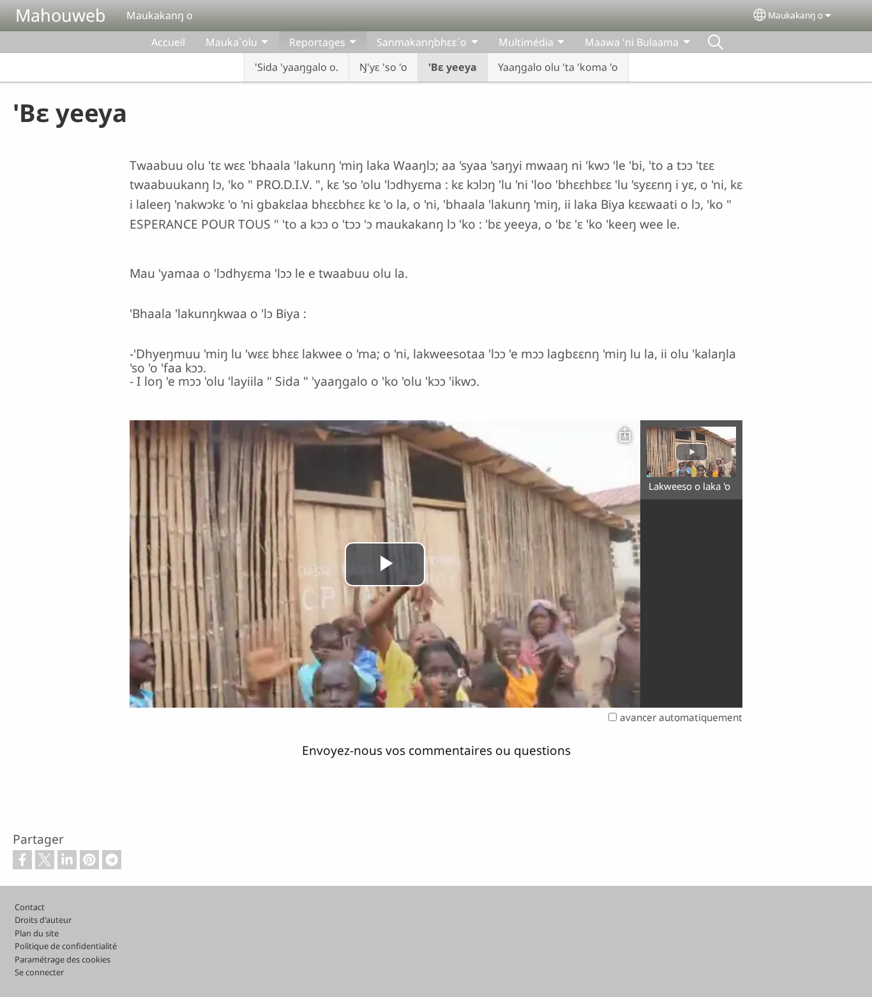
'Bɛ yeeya (452, 67)
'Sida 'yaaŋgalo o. (296, 67)
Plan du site (37, 933)
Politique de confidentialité (66, 946)
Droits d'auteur (43, 919)
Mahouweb (60, 15)
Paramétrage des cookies (62, 959)
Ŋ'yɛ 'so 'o (383, 67)
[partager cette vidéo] (625, 435)
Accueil (168, 42)
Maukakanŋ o (795, 15)
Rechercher (715, 42)
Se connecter (39, 972)
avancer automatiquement (681, 717)
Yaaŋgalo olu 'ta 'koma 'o (558, 67)
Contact (30, 907)
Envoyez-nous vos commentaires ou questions (436, 750)
